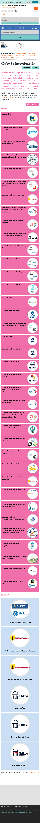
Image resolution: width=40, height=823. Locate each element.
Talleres (25, 55)
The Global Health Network (14, 5)
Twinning (4, 57)
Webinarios (33, 55)
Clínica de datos (21, 53)
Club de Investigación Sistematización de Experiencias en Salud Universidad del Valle (14, 184)
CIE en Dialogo (6, 114)
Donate (3, 14)
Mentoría (17, 55)
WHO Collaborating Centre (8, 7)
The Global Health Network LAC (20, 28)
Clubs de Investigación (8, 53)
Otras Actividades (14, 57)
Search (20, 37)
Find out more (26, 2)
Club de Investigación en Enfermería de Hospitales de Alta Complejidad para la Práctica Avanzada (13, 530)
